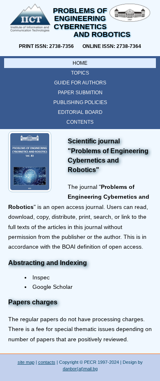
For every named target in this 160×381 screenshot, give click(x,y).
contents (80, 122)
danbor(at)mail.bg (80, 368)
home (80, 63)
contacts (46, 362)
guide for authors (80, 83)
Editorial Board (80, 112)
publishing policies (80, 102)
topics (80, 73)
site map (26, 362)
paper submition (80, 92)
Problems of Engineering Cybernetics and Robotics (91, 23)
